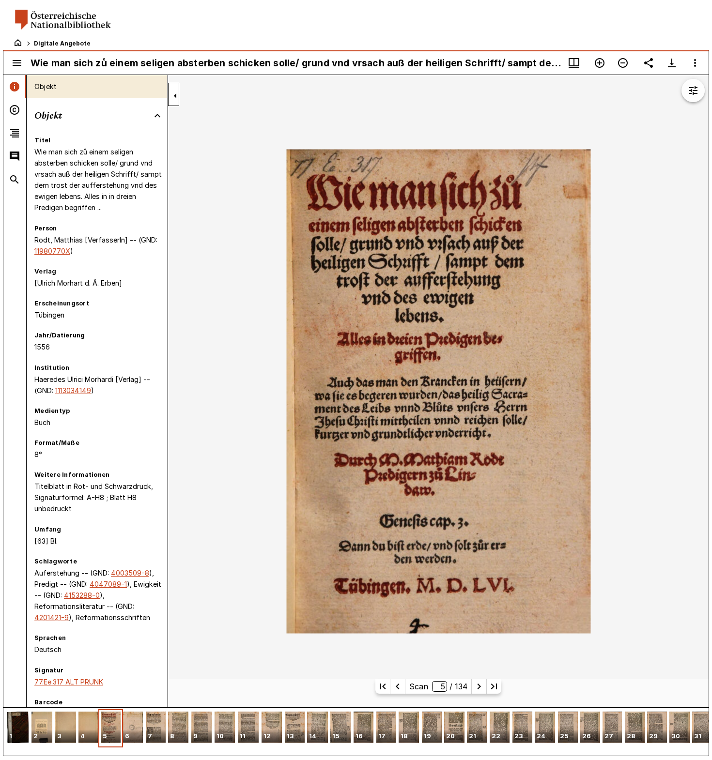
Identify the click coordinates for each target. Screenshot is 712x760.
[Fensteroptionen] (695, 63)
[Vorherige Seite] (397, 686)
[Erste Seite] (382, 686)
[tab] (14, 86)
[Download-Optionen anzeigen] (671, 63)
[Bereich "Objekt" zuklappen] (157, 115)
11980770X (52, 251)
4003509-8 (130, 573)
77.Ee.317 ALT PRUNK (68, 682)
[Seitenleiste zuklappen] (175, 96)
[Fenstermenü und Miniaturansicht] (574, 63)
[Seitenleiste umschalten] (17, 63)
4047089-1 (108, 584)
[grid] (356, 731)
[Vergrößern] (599, 63)
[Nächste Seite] (479, 686)
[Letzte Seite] (494, 686)
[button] (18, 728)
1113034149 (73, 390)
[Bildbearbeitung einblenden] (693, 90)
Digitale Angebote (62, 43)
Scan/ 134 (438, 686)
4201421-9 (51, 617)
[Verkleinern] (623, 63)
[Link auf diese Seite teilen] (648, 63)
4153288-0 (82, 595)
